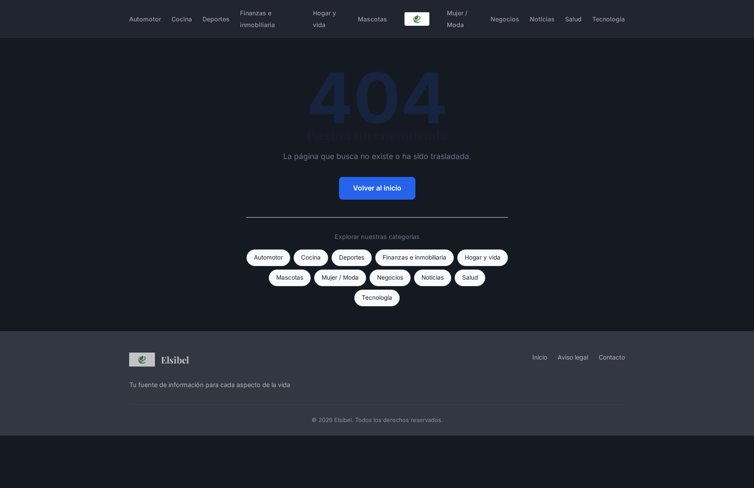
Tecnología (608, 19)
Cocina (181, 19)
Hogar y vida (324, 18)
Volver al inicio (377, 187)
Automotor (145, 19)
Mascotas (372, 19)
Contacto (612, 357)
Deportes (216, 19)
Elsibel (175, 359)
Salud (573, 19)
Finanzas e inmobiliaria (257, 18)
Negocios (504, 19)
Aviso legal (573, 357)
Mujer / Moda (457, 18)
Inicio (539, 357)
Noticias (542, 19)
